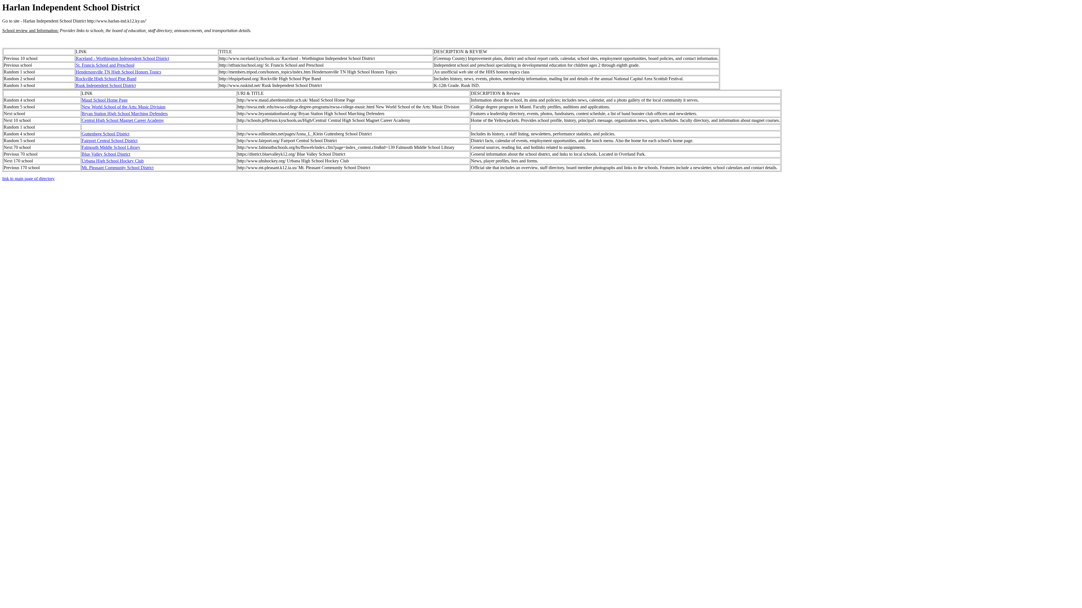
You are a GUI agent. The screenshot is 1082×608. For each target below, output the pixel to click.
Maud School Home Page (105, 100)
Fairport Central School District (110, 140)
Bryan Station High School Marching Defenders (125, 113)
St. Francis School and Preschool (105, 65)
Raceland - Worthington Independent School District (122, 58)
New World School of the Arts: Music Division (123, 106)
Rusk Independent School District (106, 85)
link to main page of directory (28, 178)
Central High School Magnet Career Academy (123, 120)
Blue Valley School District (106, 154)
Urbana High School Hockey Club (113, 160)
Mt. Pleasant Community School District (118, 167)
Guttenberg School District (105, 133)
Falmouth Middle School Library (111, 147)
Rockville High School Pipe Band (106, 78)
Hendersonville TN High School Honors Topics (118, 72)
